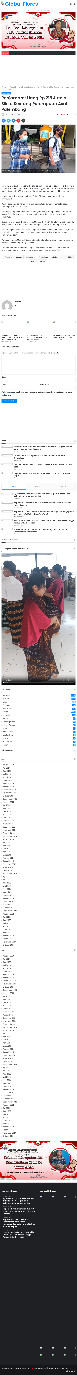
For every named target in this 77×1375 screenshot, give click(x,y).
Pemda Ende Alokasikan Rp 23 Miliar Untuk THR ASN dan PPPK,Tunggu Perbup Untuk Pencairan (44, 521)
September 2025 (10, 799)
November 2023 (9, 867)
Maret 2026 (8, 780)
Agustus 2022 (8, 914)
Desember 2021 (9, 939)
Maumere (31, 257)
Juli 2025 (6, 805)
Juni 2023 (7, 883)
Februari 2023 (8, 895)
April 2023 (7, 889)
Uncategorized (9, 722)
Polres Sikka (67, 257)
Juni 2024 (7, 845)
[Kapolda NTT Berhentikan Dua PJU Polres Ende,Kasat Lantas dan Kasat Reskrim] (7, 505)
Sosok (5, 738)
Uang (43, 261)
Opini (5, 702)
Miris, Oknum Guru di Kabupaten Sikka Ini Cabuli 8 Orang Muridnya (37, 337)
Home (5, 87)
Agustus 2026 (8, 765)
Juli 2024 (6, 842)
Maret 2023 (8, 892)
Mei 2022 (7, 923)
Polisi (55, 257)
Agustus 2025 (8, 802)
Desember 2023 (9, 864)
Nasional (6, 715)
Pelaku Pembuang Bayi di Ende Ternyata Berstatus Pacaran (64, 336)
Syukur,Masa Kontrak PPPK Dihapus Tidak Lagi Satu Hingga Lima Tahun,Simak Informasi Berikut (42, 495)
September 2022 (10, 911)
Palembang (44, 257)
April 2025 (7, 814)
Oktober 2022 (9, 908)
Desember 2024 (9, 827)
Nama (5, 377)
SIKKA (5, 718)
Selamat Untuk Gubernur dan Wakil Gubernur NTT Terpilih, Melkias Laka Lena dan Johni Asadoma (43, 447)
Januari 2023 (8, 898)
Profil (5, 728)
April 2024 (7, 852)
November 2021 (9, 942)
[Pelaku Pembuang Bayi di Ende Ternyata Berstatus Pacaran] (64, 327)
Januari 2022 (8, 936)
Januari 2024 (8, 861)
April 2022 (7, 926)
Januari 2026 (8, 786)
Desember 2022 (9, 901)
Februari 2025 (8, 821)
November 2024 (9, 830)
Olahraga (6, 705)
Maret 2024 (8, 855)
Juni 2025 (7, 808)
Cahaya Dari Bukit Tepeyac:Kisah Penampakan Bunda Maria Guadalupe (40, 456)
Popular (13, 486)
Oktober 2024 (9, 833)
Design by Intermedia (40, 1368)
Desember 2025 (9, 790)
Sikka (34, 261)
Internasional (8, 732)
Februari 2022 (8, 932)
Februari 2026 (8, 783)
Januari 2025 (8, 824)
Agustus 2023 (8, 877)
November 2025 (9, 793)
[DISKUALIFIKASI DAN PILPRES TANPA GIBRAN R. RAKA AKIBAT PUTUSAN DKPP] (7, 467)
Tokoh (5, 745)
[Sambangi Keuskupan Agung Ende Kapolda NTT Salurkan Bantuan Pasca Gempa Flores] (57, 1199)
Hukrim (6, 699)
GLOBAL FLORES (65, 1368)
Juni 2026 (7, 771)
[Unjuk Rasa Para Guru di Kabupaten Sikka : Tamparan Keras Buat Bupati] (7, 476)
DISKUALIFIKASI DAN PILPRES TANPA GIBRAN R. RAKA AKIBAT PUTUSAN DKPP (43, 465)
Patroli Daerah (15, 87)
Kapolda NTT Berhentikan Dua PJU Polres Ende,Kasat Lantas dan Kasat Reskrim (42, 503)
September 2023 (10, 873)
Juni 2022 (7, 920)
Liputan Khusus (9, 735)
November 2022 (9, 905)
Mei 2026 (7, 774)
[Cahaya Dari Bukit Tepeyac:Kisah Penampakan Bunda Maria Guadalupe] (7, 458)
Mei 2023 (7, 886)
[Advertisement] (38, 69)
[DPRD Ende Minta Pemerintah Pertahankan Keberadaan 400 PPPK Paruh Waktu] (45, 1350)
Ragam (6, 712)
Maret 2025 (8, 818)
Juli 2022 (6, 917)
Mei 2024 (7, 849)
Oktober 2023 (9, 870)
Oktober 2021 (8, 945)
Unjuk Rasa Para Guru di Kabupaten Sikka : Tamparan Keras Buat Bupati (42, 474)
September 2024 (10, 836)
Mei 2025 (7, 811)
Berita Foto (7, 742)
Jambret (9, 257)
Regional (6, 695)
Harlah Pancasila (10, 725)
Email (5, 385)
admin (7, 115)
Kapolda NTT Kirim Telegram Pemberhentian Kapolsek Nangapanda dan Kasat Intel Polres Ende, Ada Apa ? (44, 512)
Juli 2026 (6, 768)
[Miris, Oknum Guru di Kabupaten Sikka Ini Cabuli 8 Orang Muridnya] (38, 327)
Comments (62, 486)
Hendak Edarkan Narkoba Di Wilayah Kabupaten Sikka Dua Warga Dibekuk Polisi (13, 337)
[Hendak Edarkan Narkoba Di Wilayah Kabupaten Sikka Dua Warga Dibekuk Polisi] (13, 327)
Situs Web (44, 385)
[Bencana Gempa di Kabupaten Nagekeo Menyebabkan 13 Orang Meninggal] (69, 1350)
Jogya (19, 257)
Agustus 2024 (8, 839)
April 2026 (7, 777)
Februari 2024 (8, 858)
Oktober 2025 (9, 796)
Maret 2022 (8, 929)
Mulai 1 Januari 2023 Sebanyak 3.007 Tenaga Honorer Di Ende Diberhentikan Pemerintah (40, 530)
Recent (37, 486)
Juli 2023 (6, 880)
